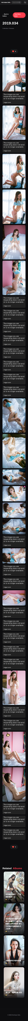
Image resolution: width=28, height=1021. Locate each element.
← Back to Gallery (5, 15)
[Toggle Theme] (25, 2)
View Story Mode (17, 15)
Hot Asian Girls (5, 2)
